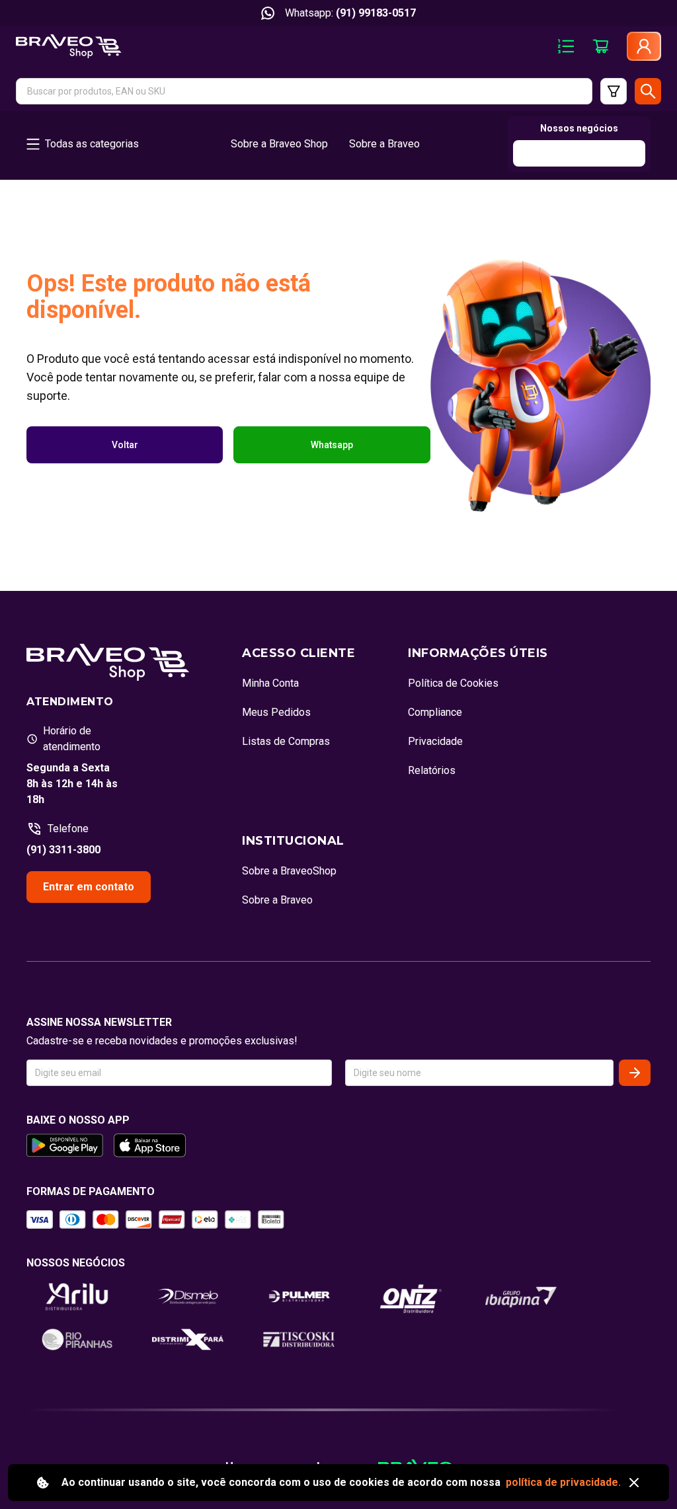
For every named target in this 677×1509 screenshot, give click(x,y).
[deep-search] (613, 91)
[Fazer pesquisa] (648, 91)
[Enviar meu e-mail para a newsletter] (635, 1073)
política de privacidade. (563, 1482)
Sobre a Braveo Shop (279, 143)
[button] (304, 91)
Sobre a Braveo (384, 143)
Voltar (125, 445)
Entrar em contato (88, 886)
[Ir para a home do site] (69, 46)
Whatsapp (332, 445)
